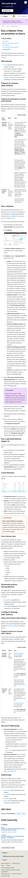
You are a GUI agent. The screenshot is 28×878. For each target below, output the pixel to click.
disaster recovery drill (10, 77)
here (18, 718)
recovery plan (12, 212)
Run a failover (5, 45)
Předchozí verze (16, 863)
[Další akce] (25, 26)
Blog (2, 865)
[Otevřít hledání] (19, 16)
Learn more (9, 750)
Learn (2, 26)
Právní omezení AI (5, 863)
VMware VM (14, 216)
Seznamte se (7, 600)
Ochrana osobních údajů (7, 867)
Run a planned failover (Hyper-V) (10, 47)
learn (11, 71)
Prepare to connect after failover (10, 43)
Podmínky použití (5, 873)
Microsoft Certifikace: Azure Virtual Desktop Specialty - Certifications (12, 837)
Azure (7, 26)
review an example (13, 626)
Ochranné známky (16, 873)
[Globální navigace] (1, 16)
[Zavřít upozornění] (25, 2)
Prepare (6, 794)
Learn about (7, 800)
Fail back (6, 798)
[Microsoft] (14, 16)
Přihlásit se (24, 16)
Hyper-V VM (11, 218)
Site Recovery (14, 26)
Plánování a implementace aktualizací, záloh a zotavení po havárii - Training (13, 829)
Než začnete (5, 41)
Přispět (8, 865)
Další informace (11, 771)
